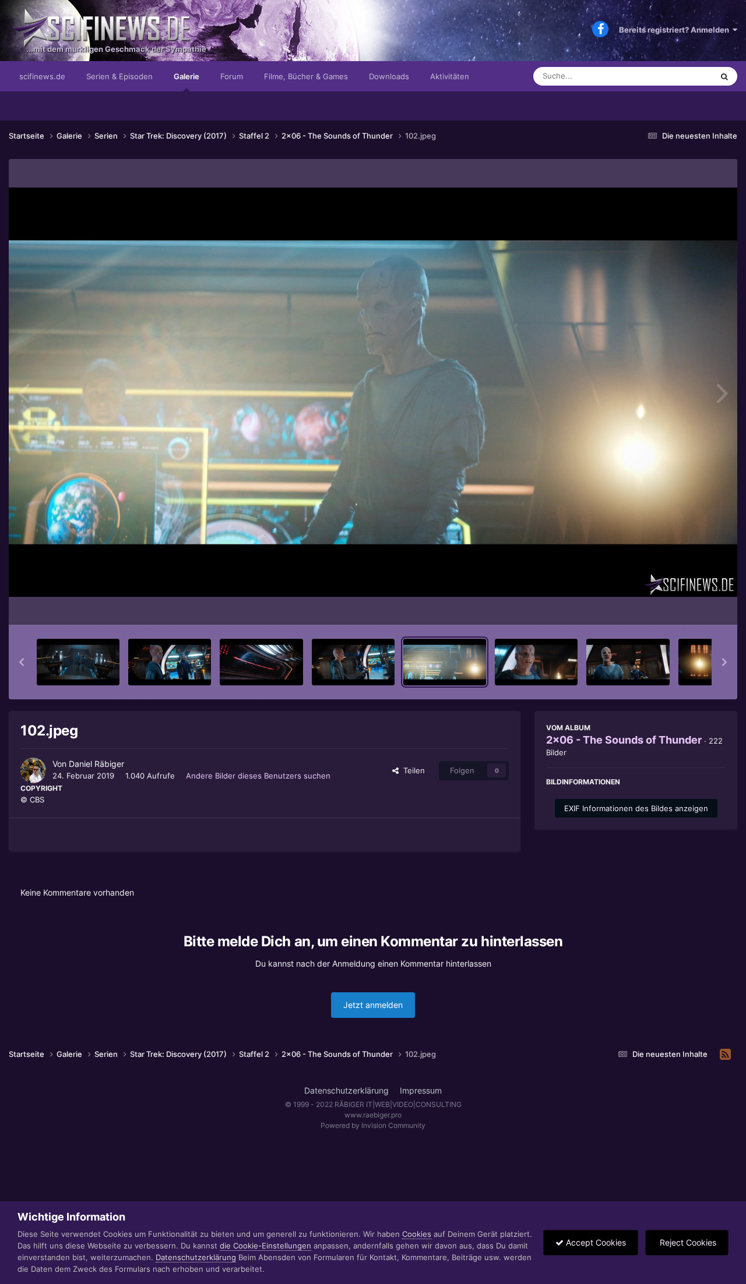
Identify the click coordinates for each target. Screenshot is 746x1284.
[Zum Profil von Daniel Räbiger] (33, 770)
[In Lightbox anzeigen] (373, 392)
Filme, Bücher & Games (306, 76)
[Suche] (724, 76)
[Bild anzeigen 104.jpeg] (627, 662)
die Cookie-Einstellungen (265, 1245)
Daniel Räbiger (96, 764)
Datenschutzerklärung (346, 1090)
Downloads (389, 76)
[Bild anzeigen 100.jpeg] (261, 662)
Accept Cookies (595, 1242)
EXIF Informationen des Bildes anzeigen (636, 808)
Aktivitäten (449, 76)
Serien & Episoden (119, 76)
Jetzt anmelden (373, 1005)
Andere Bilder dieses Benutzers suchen (258, 775)
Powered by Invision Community (373, 1125)
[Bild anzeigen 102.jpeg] (444, 662)
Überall (684, 76)
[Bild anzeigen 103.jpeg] (536, 662)
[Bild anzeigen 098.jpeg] (78, 662)
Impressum (421, 1090)
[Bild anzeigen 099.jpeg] (169, 662)
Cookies (416, 1234)
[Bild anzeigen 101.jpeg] (353, 662)
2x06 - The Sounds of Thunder (624, 740)
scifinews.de (42, 76)
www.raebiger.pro (373, 1114)
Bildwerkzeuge (684, 604)
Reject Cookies (686, 1242)
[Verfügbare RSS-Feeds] (725, 1054)
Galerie (186, 76)
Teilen (412, 770)
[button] (21, 662)
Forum (231, 76)
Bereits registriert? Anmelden (676, 29)
